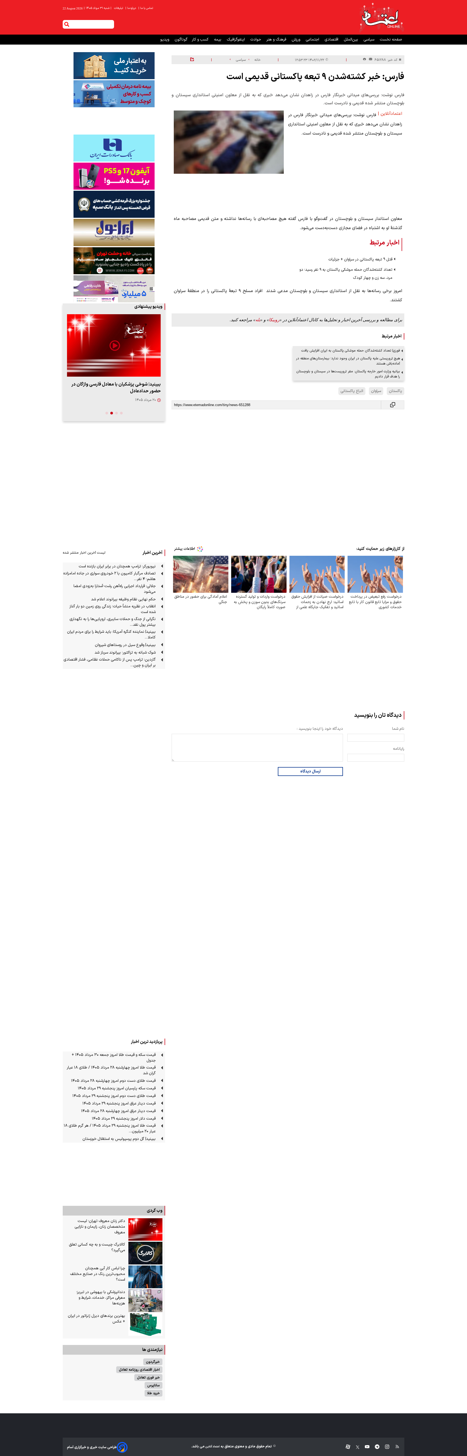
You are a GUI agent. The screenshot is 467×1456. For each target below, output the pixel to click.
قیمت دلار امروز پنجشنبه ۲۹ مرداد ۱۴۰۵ (124, 1119)
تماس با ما (146, 8)
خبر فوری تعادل (148, 1377)
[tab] (121, 413)
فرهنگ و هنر (276, 39)
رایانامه (398, 749)
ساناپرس (153, 1385)
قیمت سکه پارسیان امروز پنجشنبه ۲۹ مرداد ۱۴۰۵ (117, 1088)
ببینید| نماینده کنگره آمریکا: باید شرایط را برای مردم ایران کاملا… (111, 634)
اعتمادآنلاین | (390, 114)
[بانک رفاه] (114, 288)
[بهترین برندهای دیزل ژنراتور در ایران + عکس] (145, 1324)
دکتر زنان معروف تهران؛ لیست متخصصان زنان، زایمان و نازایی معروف (100, 1226)
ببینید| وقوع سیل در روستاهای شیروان (125, 645)
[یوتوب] (364, 1447)
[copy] (392, 404)
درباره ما (131, 8)
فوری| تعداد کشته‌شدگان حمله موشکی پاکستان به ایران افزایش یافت (350, 350)
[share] (192, 60)
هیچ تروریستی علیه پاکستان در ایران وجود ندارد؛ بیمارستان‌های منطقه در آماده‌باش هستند (348, 361)
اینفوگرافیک (236, 39)
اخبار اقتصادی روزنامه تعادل (139, 1369)
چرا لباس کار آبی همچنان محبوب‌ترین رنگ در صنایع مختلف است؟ (97, 1274)
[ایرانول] (114, 232)
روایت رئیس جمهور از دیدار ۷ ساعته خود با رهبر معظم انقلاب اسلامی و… (117, 387)
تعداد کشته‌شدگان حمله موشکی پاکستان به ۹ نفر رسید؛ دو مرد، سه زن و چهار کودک (345, 274)
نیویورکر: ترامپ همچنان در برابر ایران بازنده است (117, 566)
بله (257, 319)
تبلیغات (119, 8)
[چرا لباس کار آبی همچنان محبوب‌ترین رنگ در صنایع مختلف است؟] (145, 1277)
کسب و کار (201, 39)
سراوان (376, 391)
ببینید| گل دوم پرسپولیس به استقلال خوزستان (119, 1139)
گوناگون (181, 39)
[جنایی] (114, 260)
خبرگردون (153, 1361)
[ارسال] (369, 60)
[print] (364, 60)
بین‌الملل (351, 39)
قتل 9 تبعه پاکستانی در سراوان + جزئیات (360, 259)
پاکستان (395, 391)
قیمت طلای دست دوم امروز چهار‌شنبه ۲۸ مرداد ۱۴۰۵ (113, 1081)
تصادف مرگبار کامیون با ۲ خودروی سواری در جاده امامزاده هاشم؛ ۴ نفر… (109, 576)
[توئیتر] (354, 1447)
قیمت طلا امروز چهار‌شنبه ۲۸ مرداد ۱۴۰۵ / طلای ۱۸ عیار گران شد (111, 1070)
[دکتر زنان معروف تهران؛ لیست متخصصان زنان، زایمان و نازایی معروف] (145, 1229)
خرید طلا (153, 1393)
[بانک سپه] (114, 204)
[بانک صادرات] (114, 148)
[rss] (394, 1447)
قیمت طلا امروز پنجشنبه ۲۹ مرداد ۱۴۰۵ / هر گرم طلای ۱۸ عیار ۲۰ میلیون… (110, 1128)
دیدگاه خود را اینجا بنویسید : (320, 729)
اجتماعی (313, 39)
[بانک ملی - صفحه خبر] (114, 65)
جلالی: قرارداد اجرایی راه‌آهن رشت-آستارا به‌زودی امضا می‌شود (115, 589)
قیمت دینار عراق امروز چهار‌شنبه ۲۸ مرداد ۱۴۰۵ (118, 1111)
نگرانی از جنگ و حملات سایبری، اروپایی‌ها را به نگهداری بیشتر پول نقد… (112, 622)
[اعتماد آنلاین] (381, 17)
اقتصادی (332, 39)
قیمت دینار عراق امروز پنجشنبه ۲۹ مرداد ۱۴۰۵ (119, 1103)
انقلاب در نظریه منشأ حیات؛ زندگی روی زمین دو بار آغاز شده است (112, 609)
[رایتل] (114, 176)
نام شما (398, 729)
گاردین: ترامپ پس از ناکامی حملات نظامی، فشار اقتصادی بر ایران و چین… (110, 662)
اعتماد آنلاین (212, 1447)
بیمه (218, 39)
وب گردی (154, 1210)
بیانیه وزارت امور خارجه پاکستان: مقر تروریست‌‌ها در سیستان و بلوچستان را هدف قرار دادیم (348, 374)
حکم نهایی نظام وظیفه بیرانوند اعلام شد (123, 599)
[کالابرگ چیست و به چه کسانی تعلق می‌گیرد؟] (145, 1253)
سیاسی (369, 39)
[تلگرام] (374, 1447)
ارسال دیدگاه (310, 771)
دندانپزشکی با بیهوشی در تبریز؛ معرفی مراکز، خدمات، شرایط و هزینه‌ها (100, 1297)
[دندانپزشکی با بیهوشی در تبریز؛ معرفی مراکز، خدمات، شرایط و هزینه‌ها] (145, 1300)
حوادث (256, 39)
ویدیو (165, 39)
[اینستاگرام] (384, 1447)
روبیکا (274, 319)
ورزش (296, 39)
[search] (66, 24)
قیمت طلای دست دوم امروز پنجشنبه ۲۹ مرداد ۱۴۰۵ (114, 1096)
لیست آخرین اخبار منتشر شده (84, 552)
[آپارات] (345, 1447)
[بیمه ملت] (114, 93)
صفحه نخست (391, 39)
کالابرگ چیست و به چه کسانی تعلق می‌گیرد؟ (97, 1247)
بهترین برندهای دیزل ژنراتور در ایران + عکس (96, 1318)
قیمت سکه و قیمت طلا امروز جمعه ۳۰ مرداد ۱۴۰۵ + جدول (114, 1057)
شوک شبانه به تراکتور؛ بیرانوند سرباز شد (125, 652)
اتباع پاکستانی (352, 391)
